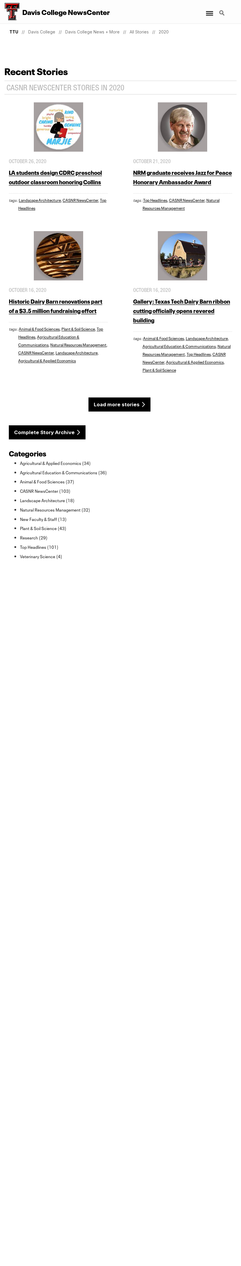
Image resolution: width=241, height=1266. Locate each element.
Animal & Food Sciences (39, 328)
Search (222, 9)
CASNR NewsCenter (80, 200)
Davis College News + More (92, 31)
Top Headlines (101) (39, 547)
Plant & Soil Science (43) (43, 528)
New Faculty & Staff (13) (43, 519)
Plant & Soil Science (78, 328)
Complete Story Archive (44, 432)
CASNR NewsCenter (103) (45, 491)
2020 (164, 31)
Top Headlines (155, 200)
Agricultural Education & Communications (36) (63, 472)
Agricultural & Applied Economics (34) (55, 463)
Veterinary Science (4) (41, 556)
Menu (209, 9)
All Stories (139, 31)
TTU (13, 31)
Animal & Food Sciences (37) (47, 481)
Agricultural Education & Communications (179, 346)
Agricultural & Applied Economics (47, 360)
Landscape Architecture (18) (47, 500)
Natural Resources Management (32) (55, 509)
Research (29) (34, 537)
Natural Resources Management (78, 344)
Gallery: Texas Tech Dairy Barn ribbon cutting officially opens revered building (181, 310)
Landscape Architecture (40, 200)
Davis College (41, 31)
